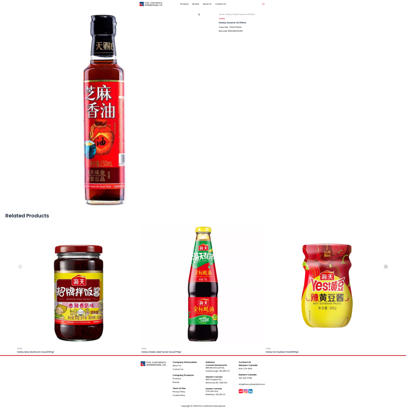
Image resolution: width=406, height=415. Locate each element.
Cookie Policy (179, 395)
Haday (228, 14)
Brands (195, 4)
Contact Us (220, 4)
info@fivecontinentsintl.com (252, 384)
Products (184, 4)
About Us (207, 4)
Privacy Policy (179, 391)
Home (221, 14)
